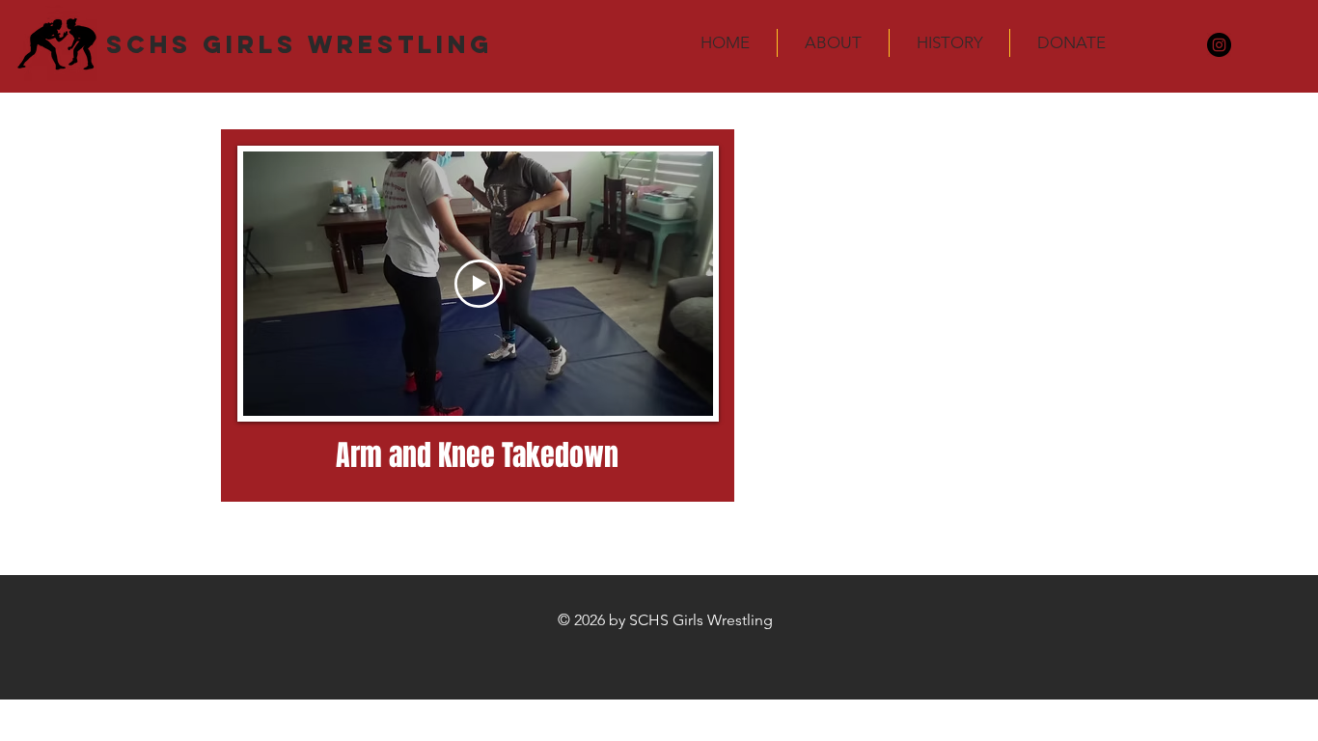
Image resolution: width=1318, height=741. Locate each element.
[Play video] (478, 284)
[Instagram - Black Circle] (1219, 45)
